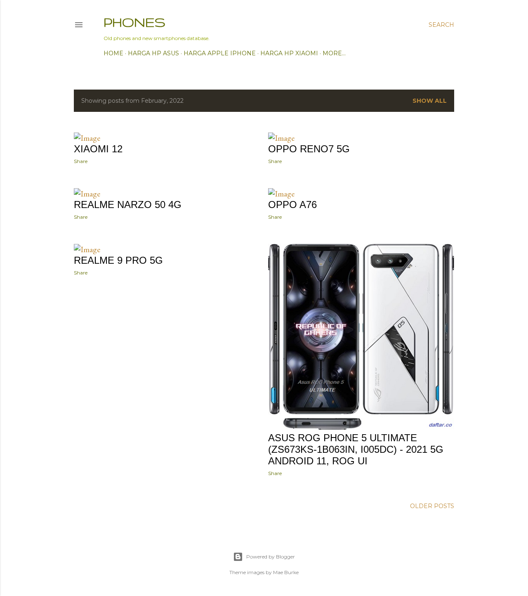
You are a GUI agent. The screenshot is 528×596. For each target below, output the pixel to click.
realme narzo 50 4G (128, 204)
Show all (429, 100)
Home (113, 53)
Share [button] (80, 161)
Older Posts (432, 506)
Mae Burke (286, 572)
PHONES (134, 22)
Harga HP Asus (153, 53)
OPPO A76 (292, 204)
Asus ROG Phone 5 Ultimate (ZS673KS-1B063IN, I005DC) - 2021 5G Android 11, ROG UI (355, 449)
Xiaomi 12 (98, 148)
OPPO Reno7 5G (309, 148)
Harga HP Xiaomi (289, 53)
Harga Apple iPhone (220, 53)
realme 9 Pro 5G (118, 260)
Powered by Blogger (270, 556)
